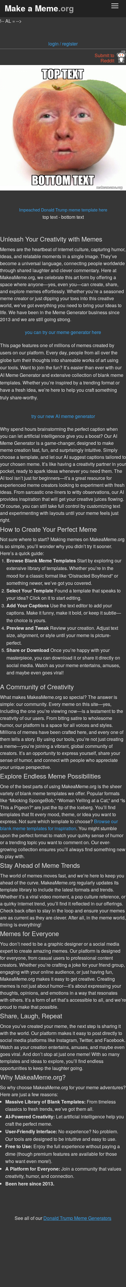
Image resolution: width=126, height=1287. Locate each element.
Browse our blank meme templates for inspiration (59, 825)
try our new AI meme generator (63, 416)
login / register (63, 43)
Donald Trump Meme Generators (77, 1218)
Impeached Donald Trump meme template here (63, 210)
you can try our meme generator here (63, 332)
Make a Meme (39, 8)
